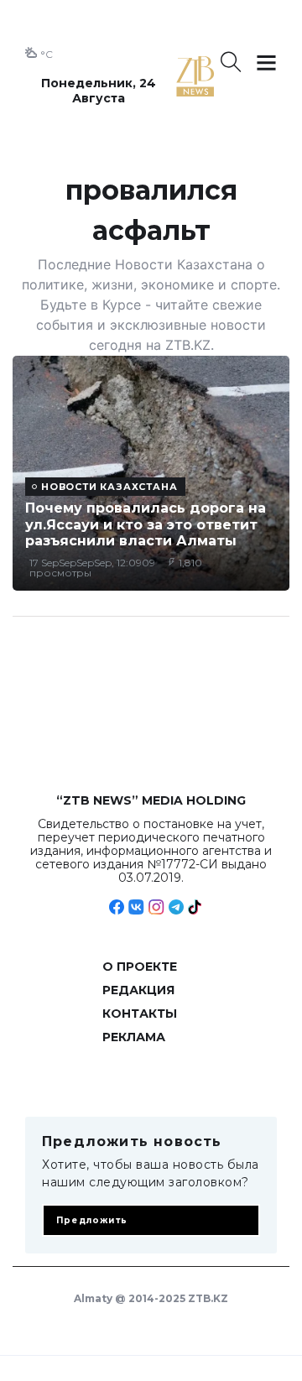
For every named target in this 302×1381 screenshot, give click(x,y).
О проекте (139, 966)
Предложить (92, 1220)
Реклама (133, 1037)
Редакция (138, 990)
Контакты (139, 1013)
